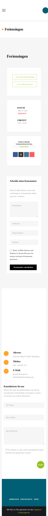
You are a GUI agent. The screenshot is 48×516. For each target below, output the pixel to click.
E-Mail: (17, 370)
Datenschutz (26, 499)
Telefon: (17, 361)
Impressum (14, 499)
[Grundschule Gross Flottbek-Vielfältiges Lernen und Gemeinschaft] (24, 10)
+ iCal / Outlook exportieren (24, 84)
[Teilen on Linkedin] (26, 154)
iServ (36, 499)
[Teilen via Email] (32, 154)
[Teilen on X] (20, 154)
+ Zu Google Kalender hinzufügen (25, 77)
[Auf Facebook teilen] (15, 154)
